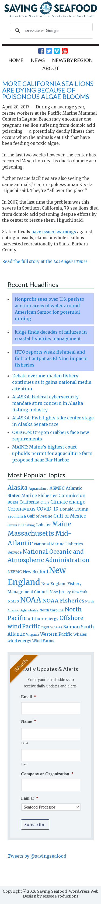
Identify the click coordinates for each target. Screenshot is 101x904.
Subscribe (35, 824)
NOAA (30, 600)
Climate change (67, 502)
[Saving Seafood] (50, 16)
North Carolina (51, 610)
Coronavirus (22, 509)
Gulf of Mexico (69, 516)
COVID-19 (47, 509)
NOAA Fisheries (63, 600)
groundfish (17, 516)
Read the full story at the (44, 261)
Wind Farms (43, 641)
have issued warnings (53, 231)
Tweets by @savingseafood (37, 856)
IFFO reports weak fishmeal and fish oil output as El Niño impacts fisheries (51, 358)
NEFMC (15, 571)
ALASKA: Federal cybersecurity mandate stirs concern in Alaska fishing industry (47, 403)
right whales (51, 627)
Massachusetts (31, 533)
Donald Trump (74, 509)
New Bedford (35, 571)
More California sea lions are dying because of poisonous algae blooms (47, 90)
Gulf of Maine (39, 516)
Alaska (17, 487)
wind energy (19, 641)
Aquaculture (38, 488)
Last (24, 764)
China (44, 502)
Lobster (43, 524)
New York (79, 592)
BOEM (13, 502)
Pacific (31, 626)
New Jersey (60, 591)
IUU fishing (26, 525)
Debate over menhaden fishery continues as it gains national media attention (51, 382)
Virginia (32, 634)
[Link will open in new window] (38, 51)
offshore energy (43, 618)
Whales (80, 634)
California (29, 502)
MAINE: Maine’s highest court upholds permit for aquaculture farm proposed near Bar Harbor (52, 453)
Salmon (71, 626)
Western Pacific (56, 634)
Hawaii (12, 525)
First (25, 743)
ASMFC (57, 488)
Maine (61, 524)
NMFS (13, 601)
